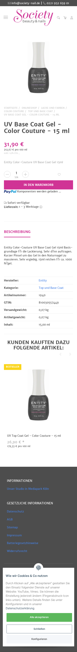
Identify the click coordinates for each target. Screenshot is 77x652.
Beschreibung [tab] (17, 232)
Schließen (39, 628)
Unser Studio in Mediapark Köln (28, 489)
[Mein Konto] (70, 17)
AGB (10, 519)
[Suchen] (58, 17)
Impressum (14, 535)
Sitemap (12, 527)
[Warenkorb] (65, 17)
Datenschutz (15, 511)
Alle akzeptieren (39, 617)
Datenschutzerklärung (20, 608)
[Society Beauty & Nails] (33, 17)
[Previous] (60, 354)
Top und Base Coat (51, 288)
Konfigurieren (39, 638)
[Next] (70, 354)
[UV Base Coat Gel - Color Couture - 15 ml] (38, 67)
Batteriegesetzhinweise (22, 543)
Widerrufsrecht (17, 551)
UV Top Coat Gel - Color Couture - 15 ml (34, 436)
